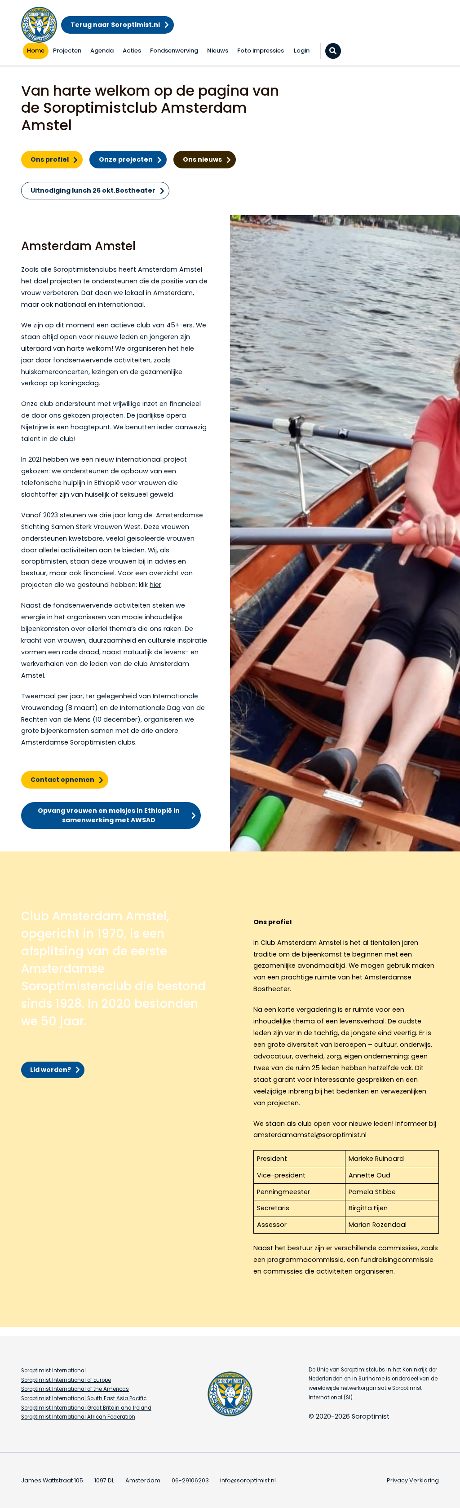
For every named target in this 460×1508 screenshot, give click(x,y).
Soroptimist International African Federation (78, 1416)
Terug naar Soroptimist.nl (115, 24)
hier (155, 584)
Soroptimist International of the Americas (75, 1389)
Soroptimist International (53, 1370)
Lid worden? (50, 1069)
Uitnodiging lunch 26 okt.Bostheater (93, 190)
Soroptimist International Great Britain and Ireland (86, 1407)
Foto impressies (260, 50)
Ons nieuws (202, 159)
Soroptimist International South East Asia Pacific (83, 1398)
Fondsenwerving (174, 50)
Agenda (102, 50)
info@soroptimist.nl (248, 1480)
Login (302, 50)
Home (35, 50)
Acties (132, 50)
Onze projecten (126, 159)
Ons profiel (50, 159)
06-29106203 (190, 1480)
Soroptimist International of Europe (66, 1380)
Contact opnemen (62, 779)
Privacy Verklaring (413, 1480)
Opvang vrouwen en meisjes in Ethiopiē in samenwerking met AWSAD (109, 815)
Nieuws (217, 50)
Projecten (67, 50)
